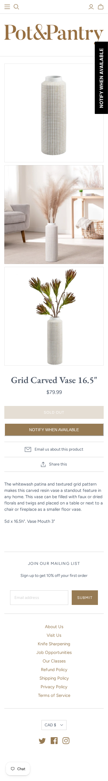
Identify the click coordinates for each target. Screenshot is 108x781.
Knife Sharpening (54, 643)
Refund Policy (54, 669)
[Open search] (16, 7)
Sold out (54, 412)
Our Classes (54, 661)
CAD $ (50, 725)
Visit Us (54, 635)
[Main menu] (7, 7)
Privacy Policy (54, 686)
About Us (54, 626)
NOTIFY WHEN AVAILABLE (54, 429)
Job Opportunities (54, 652)
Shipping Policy (54, 678)
